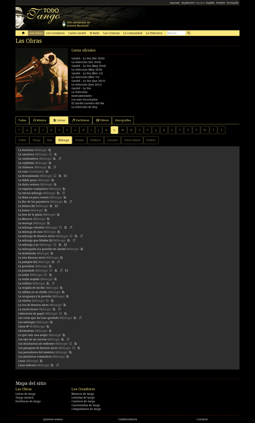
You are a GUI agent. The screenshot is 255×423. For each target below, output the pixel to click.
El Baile (94, 33)
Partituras (82, 120)
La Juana (24, 210)
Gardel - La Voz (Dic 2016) (88, 58)
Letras (61, 120)
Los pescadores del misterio (36, 352)
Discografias (123, 120)
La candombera (28, 158)
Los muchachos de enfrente (36, 343)
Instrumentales (81, 95)
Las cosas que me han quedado (38, 317)
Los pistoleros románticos (35, 356)
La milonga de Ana (30, 231)
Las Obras (36, 33)
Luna (21, 360)
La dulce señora (28, 184)
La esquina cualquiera (33, 188)
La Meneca (25, 218)
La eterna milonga (30, 193)
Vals (49, 140)
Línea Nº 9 (25, 326)
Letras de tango (25, 393)
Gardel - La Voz (81, 88)
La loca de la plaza (30, 214)
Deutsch (220, 2)
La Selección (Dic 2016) (86, 62)
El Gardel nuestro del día (87, 103)
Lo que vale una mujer (33, 335)
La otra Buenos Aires (31, 257)
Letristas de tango (83, 397)
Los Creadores (55, 33)
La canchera (26, 154)
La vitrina (24, 300)
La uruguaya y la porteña (34, 296)
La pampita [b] (27, 261)
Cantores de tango (83, 401)
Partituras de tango (28, 401)
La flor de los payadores (33, 201)
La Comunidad (132, 33)
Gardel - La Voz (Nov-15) (87, 73)
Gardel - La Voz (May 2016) (88, 65)
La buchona (26, 150)
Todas (22, 120)
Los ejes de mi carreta (32, 339)
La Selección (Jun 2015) (86, 84)
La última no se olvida (32, 292)
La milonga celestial (31, 227)
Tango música (24, 397)
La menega (25, 223)
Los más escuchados (84, 99)
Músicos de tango (82, 393)
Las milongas (26, 322)
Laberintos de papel (31, 313)
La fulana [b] (26, 205)
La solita (23, 274)
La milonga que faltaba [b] (35, 240)
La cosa (23, 171)
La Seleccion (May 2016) (86, 69)
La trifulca (25, 283)
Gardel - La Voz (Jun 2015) (88, 80)
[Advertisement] (183, 74)
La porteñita (26, 266)
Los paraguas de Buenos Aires (37, 347)
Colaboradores (127, 419)
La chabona (25, 167)
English (210, 2)
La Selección (79, 92)
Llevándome (26, 330)
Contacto (202, 419)
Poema (79, 140)
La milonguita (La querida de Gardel (42, 249)
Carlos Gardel (77, 33)
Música (41, 120)
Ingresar (175, 2)
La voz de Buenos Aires (33, 304)
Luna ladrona (27, 365)
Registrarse (188, 2)
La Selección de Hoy (84, 107)
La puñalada (26, 270)
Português (232, 2)
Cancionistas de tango (85, 405)
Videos (104, 120)
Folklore (95, 140)
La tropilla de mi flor (31, 287)
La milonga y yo (28, 244)
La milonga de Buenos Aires (36, 236)
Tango (36, 140)
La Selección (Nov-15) (85, 77)
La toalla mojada (28, 279)
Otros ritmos (132, 140)
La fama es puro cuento (33, 197)
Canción (112, 140)
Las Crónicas (111, 33)
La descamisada (28, 175)
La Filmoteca (154, 33)
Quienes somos (53, 419)
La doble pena (27, 180)
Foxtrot (151, 140)
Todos (22, 140)
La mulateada (27, 253)
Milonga (63, 140)
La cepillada (26, 162)
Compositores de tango (86, 408)
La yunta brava (28, 309)
